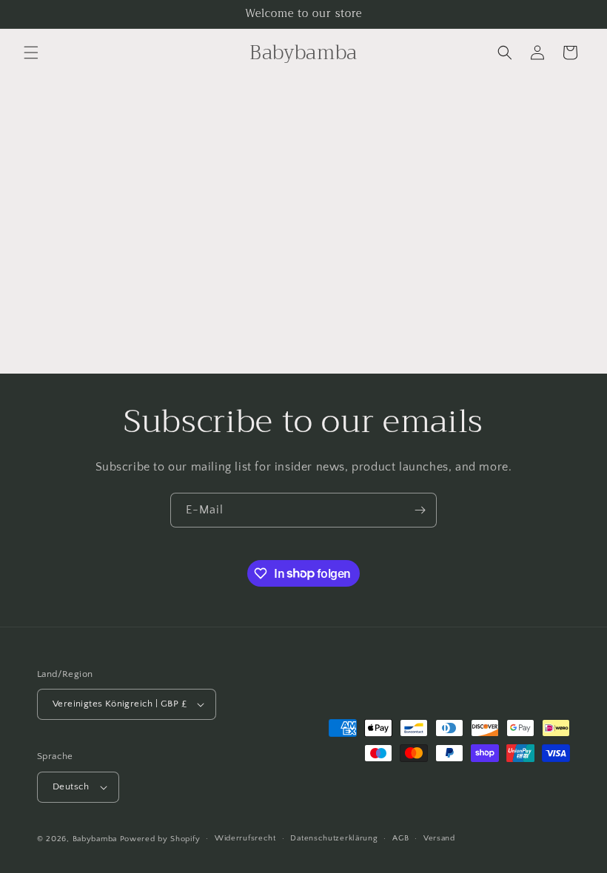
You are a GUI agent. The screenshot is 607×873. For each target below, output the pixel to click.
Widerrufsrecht (245, 838)
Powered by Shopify (160, 839)
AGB (400, 838)
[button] (31, 52)
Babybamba (95, 839)
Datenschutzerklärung (334, 838)
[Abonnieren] (419, 510)
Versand (439, 838)
